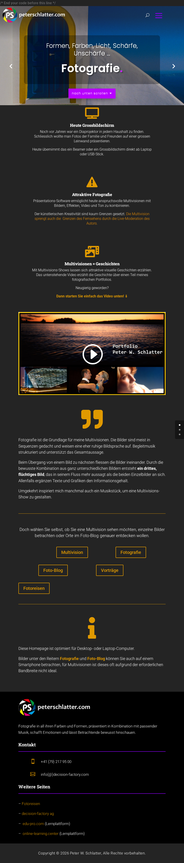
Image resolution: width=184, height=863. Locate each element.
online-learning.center (41, 833)
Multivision (72, 552)
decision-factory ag (38, 813)
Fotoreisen (34, 588)
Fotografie (130, 552)
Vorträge (109, 570)
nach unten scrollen (90, 93)
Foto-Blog (53, 570)
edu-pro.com (33, 823)
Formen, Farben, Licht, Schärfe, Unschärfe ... (92, 49)
